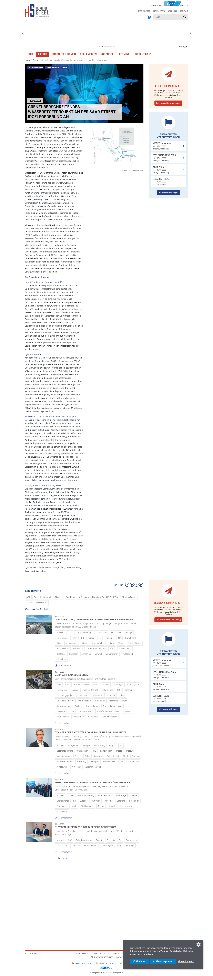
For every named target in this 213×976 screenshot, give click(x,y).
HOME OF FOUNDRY (108, 963)
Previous (22, 33)
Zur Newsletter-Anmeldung (168, 103)
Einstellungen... (186, 961)
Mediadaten (144, 11)
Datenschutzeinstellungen (107, 957)
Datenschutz (113, 953)
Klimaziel (58, 597)
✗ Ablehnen (139, 961)
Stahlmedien (88, 54)
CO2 (28, 597)
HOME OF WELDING (83, 963)
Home (30, 54)
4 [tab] (107, 46)
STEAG (29, 602)
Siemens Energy (129, 597)
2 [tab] (102, 46)
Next (190, 33)
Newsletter (159, 11)
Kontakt (184, 11)
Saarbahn (70, 597)
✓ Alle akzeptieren (163, 961)
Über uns (172, 11)
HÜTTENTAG (141, 54)
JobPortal (108, 54)
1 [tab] (99, 46)
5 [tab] (110, 46)
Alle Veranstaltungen (168, 192)
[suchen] (184, 17)
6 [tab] (113, 46)
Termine (124, 54)
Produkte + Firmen (64, 54)
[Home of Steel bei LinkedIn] (149, 17)
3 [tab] (105, 46)
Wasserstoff (41, 602)
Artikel (43, 54)
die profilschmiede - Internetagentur (107, 972)
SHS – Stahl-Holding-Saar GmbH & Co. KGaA (99, 597)
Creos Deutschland (42, 597)
